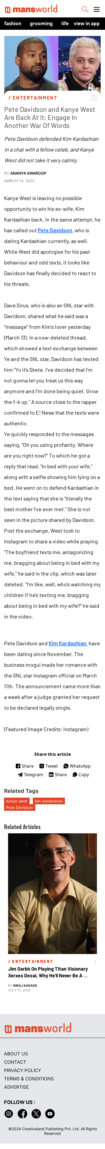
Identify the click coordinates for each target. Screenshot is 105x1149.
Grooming (41, 23)
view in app (87, 23)
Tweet (52, 766)
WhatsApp (80, 766)
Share (28, 766)
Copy (84, 775)
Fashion (12, 23)
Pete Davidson (55, 230)
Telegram (33, 775)
